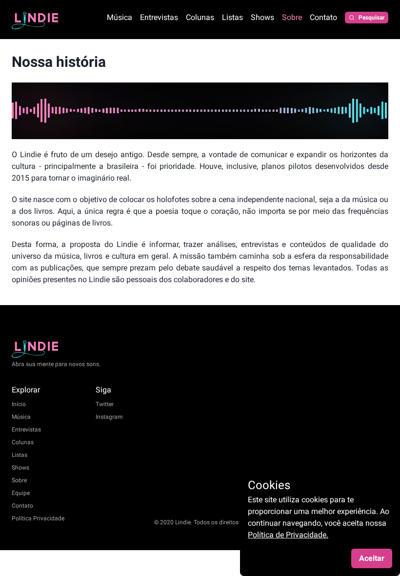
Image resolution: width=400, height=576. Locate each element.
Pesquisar (371, 17)
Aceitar (371, 558)
